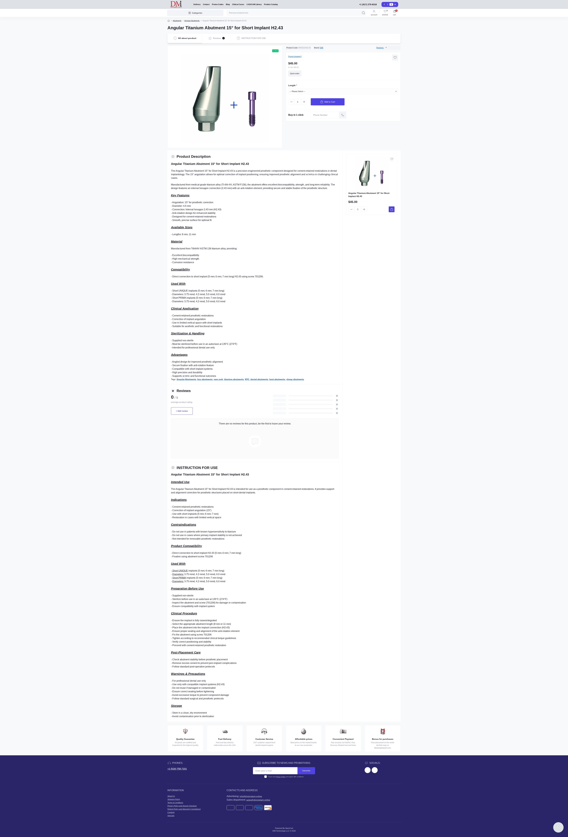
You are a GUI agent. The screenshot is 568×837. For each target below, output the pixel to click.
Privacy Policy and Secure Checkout (182, 806)
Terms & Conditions (175, 803)
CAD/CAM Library (254, 4)
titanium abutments (234, 379)
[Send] (342, 115)
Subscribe (306, 771)
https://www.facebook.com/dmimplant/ (368, 770)
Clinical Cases (238, 4)
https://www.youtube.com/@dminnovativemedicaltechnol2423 (375, 770)
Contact (206, 4)
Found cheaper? (295, 56)
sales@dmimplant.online (258, 800)
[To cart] (391, 209)
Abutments (177, 21)
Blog (228, 4)
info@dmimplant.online (251, 796)
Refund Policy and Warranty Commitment (184, 809)
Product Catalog (271, 4)
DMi (321, 48)
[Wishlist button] (395, 58)
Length (292, 85)
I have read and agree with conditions (286, 777)
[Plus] (304, 102)
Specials (170, 816)
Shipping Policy (173, 799)
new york (218, 379)
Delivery (197, 4)
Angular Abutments (192, 21)
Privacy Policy (280, 777)
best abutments (277, 379)
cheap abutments (295, 379)
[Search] (363, 13)
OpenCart (289, 828)
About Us (171, 796)
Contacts (171, 812)
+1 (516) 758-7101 (177, 769)
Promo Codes (218, 4)
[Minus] (291, 102)
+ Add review (182, 411)
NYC (247, 379)
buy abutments (205, 379)
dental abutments (259, 379)
